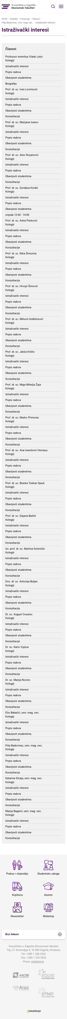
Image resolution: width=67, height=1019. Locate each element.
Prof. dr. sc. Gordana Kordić (21, 187)
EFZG (4, 19)
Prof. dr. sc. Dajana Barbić (20, 515)
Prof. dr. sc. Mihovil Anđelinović (24, 319)
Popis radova (13, 72)
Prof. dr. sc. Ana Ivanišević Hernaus (26, 450)
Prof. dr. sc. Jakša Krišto (20, 351)
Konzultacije (12, 116)
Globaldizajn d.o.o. (34, 1012)
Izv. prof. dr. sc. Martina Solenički (25, 548)
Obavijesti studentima (18, 77)
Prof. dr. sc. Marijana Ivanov (21, 122)
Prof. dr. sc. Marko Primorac (22, 417)
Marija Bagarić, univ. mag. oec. (23, 811)
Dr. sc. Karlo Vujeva (17, 647)
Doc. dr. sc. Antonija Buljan (21, 581)
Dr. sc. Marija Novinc (17, 680)
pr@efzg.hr (37, 961)
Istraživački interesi (45, 22)
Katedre (14, 19)
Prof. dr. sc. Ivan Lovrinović (21, 89)
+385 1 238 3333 (36, 954)
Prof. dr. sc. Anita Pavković (21, 220)
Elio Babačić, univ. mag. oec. (22, 712)
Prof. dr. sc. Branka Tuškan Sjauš (24, 483)
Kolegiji (9, 60)
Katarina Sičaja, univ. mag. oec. (23, 778)
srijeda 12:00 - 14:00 (17, 214)
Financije (25, 19)
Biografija (11, 83)
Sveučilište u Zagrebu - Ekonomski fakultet (19, 6)
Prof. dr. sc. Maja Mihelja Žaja (23, 384)
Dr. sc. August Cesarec (19, 614)
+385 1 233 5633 (36, 957)
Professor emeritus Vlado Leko (24, 56)
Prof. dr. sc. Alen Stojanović (21, 155)
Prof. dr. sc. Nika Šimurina (20, 253)
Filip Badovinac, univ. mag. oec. (17, 22)
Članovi (36, 19)
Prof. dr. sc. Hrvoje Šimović (21, 286)
